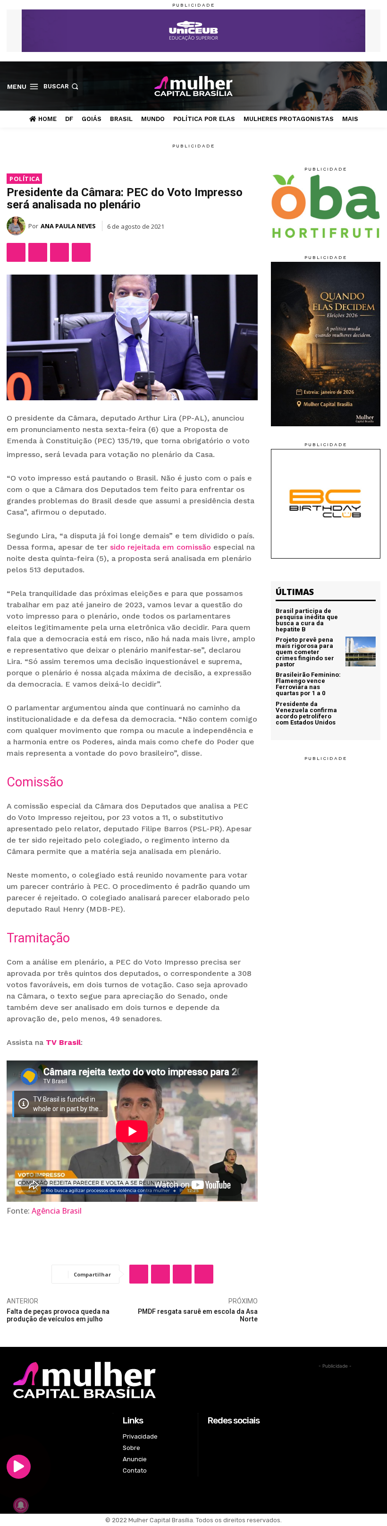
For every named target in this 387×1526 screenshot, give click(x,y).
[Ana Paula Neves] (17, 225)
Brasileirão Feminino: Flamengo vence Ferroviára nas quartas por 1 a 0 (308, 684)
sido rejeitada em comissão (160, 547)
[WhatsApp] (59, 252)
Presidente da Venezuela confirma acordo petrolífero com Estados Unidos (306, 713)
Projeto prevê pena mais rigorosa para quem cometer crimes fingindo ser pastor (305, 652)
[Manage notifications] (20, 1505)
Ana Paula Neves (68, 226)
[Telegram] (81, 252)
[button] (61, 86)
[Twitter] (360, 85)
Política (24, 178)
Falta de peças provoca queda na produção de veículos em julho (58, 1315)
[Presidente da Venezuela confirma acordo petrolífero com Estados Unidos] (360, 713)
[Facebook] (330, 85)
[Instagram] (345, 85)
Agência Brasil (57, 1211)
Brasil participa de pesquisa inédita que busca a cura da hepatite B (307, 620)
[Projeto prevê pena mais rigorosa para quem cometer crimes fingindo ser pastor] (360, 652)
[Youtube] (375, 85)
